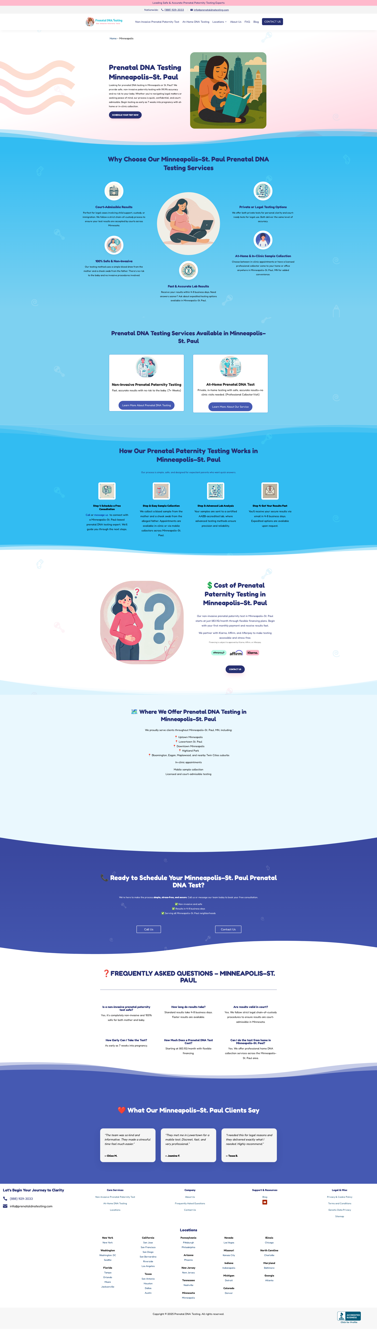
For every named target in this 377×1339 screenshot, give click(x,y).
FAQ (247, 21)
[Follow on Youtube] (264, 1202)
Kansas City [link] (229, 1255)
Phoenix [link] (188, 1259)
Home (113, 38)
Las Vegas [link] (229, 1242)
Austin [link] (148, 1292)
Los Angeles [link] (148, 1266)
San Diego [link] (148, 1251)
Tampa (107, 1272)
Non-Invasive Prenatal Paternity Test (157, 21)
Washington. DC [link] (107, 1255)
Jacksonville (107, 1286)
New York (108, 1242)
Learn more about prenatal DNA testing (146, 405)
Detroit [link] (229, 1280)
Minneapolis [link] (188, 1297)
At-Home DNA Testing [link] (115, 1203)
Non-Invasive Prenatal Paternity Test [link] (115, 1196)
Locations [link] (115, 1209)
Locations (218, 21)
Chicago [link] (269, 1242)
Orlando (107, 1277)
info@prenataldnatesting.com (31, 1206)
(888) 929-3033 (21, 1199)
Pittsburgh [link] (188, 1242)
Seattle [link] (107, 1259)
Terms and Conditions (339, 1203)
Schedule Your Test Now (125, 115)
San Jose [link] (148, 1242)
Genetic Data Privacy (339, 1209)
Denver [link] (229, 1292)
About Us (235, 21)
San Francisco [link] (148, 1247)
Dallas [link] (148, 1288)
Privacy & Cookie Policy (339, 1196)
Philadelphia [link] (188, 1247)
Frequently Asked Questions (190, 1203)
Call (88, 514)
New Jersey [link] (188, 1272)
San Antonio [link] (148, 1278)
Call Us (148, 929)
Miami (108, 1281)
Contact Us (272, 21)
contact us (235, 669)
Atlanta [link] (269, 1280)
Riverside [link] (148, 1261)
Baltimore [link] (269, 1267)
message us (101, 514)
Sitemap (339, 1216)
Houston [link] (148, 1283)
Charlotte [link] (269, 1255)
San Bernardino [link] (148, 1256)
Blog (256, 21)
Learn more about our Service (230, 406)
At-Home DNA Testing (195, 21)
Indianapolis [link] (229, 1267)
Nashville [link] (188, 1285)
